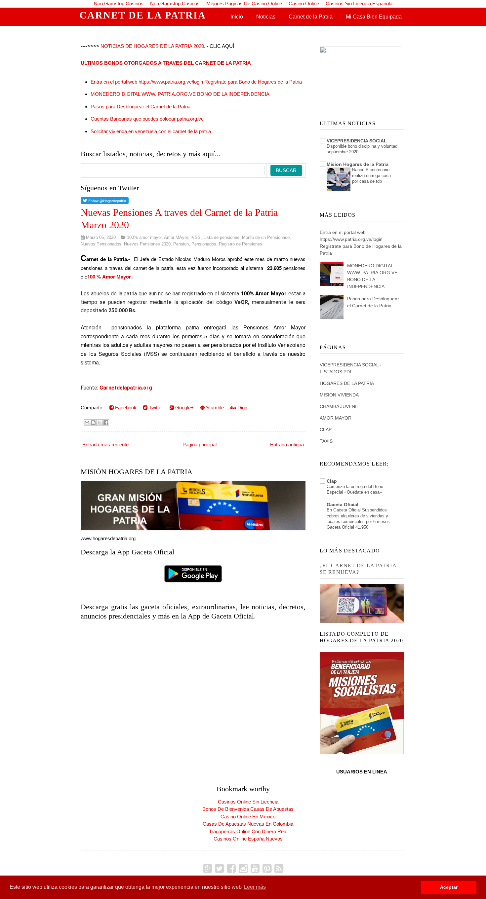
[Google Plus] (207, 869)
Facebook (125, 407)
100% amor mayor (144, 237)
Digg (241, 407)
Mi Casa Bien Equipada (374, 16)
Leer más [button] (255, 887)
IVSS (195, 237)
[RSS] (278, 869)
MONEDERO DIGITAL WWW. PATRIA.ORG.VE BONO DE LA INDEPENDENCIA (180, 94)
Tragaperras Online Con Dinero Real (248, 831)
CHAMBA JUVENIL (339, 406)
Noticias (265, 16)
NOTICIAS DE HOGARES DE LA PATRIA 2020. (153, 46)
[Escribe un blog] (93, 422)
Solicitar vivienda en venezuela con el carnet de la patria (151, 131)
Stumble (214, 407)
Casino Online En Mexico (248, 816)
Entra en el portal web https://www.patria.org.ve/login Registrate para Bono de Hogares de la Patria (196, 82)
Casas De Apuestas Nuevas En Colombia (248, 824)
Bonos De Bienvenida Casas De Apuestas (248, 809)
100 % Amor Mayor (109, 276)
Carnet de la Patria (311, 16)
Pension (181, 244)
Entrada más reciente (105, 444)
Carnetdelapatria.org (126, 388)
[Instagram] (243, 869)
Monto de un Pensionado (266, 237)
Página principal (199, 444)
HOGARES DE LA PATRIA (347, 383)
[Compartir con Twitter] (99, 422)
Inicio (236, 16)
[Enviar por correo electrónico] (87, 422)
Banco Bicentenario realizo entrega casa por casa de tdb (371, 175)
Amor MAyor (176, 237)
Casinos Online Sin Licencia (248, 802)
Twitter (155, 407)
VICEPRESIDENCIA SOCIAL (357, 140)
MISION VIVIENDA (339, 394)
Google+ (184, 407)
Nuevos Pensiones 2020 (147, 244)
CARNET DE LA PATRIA (142, 15)
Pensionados (203, 244)
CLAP (326, 429)
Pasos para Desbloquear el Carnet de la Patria (140, 106)
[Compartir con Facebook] (105, 422)
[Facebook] (231, 869)
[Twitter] (219, 869)
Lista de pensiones (221, 237)
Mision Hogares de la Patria (357, 164)
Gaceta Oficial (342, 504)
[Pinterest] (267, 869)
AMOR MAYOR (335, 418)
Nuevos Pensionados (101, 244)
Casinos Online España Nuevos (248, 839)
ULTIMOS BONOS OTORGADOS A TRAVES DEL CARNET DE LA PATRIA (166, 63)
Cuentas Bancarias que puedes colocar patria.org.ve (147, 119)
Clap (332, 481)
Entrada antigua (287, 444)
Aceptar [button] (449, 887)
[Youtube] (255, 869)
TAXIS (326, 441)
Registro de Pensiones (240, 244)
